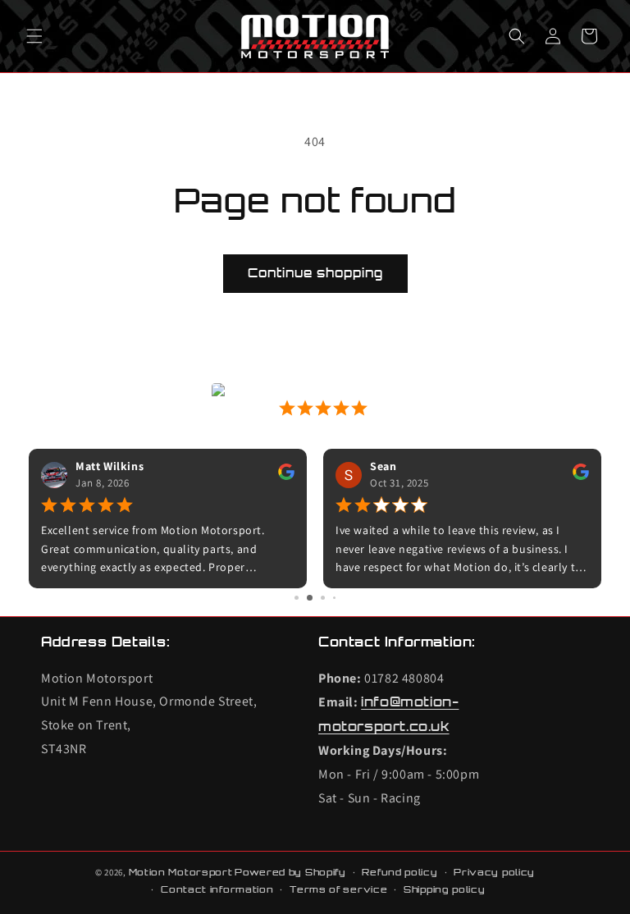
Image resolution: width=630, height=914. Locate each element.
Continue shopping (315, 273)
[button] (34, 36)
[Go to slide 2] (310, 598)
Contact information (217, 889)
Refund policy (399, 872)
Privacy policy (494, 872)
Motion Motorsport (181, 872)
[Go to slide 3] (323, 598)
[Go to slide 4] (334, 597)
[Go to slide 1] (296, 598)
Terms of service (338, 889)
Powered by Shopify (290, 872)
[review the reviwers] (286, 475)
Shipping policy (445, 889)
